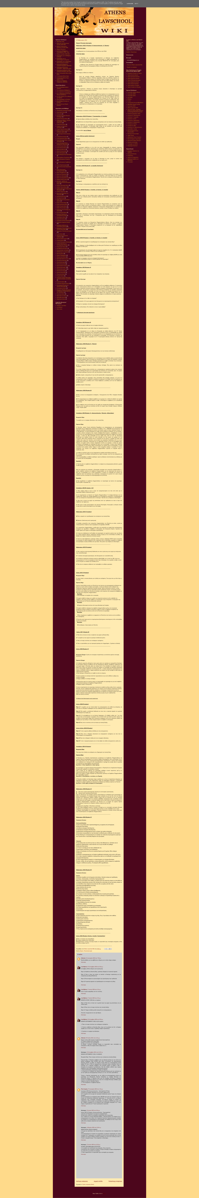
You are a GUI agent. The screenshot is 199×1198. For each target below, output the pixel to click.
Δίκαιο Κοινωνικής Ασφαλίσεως (64, 166)
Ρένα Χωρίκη (84, 1089)
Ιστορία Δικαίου (60, 240)
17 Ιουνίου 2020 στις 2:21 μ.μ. (94, 989)
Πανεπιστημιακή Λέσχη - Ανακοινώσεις (133, 131)
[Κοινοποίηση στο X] (108, 949)
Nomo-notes (59, 309)
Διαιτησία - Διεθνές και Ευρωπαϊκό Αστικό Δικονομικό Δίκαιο (64, 182)
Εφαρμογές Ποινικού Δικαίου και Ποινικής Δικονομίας (64, 229)
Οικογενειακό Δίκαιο (61, 257)
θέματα (81, 951)
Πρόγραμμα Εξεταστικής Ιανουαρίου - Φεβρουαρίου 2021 (64, 68)
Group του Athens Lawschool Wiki (134, 64)
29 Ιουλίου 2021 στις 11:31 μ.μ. (93, 1037)
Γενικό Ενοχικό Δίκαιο (62, 146)
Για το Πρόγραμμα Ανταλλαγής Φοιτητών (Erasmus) (64, 94)
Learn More (130, 3)
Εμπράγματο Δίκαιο (61, 217)
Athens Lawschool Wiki (133, 107)
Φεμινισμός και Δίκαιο (62, 295)
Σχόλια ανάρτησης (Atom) (88, 1184)
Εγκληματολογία (60, 198)
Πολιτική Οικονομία (61, 272)
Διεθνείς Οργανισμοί (61, 191)
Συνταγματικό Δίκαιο (61, 288)
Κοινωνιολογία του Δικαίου (63, 250)
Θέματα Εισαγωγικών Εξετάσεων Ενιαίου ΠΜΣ (62, 47)
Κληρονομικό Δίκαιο (61, 246)
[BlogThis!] (106, 949)
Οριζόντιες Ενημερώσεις (133, 157)
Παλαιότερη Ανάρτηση (115, 1181)
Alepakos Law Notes (61, 305)
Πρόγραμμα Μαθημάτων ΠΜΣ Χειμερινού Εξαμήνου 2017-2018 (64, 71)
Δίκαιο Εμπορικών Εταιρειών (63, 159)
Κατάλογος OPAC (132, 106)
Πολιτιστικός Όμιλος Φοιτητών (134, 140)
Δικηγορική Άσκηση (132, 153)
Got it (136, 3)
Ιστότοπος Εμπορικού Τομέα (134, 113)
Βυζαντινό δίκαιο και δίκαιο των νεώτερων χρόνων (64, 131)
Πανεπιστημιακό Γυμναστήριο (134, 138)
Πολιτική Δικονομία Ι (61, 267)
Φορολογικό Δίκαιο (61, 299)
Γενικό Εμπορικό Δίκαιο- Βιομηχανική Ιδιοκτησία (62, 143)
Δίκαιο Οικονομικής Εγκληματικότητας (61, 170)
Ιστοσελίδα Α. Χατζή (132, 129)
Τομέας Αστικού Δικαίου (133, 75)
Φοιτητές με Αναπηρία (132, 142)
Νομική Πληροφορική (61, 255)
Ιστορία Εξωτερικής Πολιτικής (63, 242)
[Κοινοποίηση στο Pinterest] (111, 949)
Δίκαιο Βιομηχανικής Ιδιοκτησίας (64, 154)
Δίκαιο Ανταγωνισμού (62, 151)
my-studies (130, 97)
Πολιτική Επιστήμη (61, 270)
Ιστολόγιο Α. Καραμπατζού (134, 122)
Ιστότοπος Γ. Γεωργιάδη (133, 117)
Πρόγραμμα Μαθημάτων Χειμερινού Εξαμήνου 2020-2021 (64, 65)
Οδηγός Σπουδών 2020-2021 (63, 54)
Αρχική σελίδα (98, 1181)
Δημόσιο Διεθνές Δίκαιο (62, 179)
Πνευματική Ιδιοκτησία (62, 260)
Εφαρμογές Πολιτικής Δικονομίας (64, 231)
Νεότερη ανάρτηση (82, 1181)
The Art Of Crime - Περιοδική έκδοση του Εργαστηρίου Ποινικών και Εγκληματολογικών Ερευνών (135, 110)
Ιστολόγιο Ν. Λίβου (132, 125)
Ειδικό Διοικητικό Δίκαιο (62, 204)
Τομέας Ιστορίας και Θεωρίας (134, 87)
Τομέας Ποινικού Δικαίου (133, 83)
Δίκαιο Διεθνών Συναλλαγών (63, 157)
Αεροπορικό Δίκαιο (61, 112)
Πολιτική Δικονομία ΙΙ (61, 269)
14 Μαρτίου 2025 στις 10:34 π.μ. (94, 1127)
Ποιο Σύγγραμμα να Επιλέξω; (63, 99)
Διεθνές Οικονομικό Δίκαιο (63, 185)
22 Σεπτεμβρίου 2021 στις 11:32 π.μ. (95, 1052)
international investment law (63, 110)
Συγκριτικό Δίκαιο (61, 281)
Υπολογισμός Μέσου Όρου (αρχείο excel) (63, 78)
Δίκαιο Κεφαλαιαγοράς (62, 165)
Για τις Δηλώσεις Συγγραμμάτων (64, 91)
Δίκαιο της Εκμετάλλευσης (63, 177)
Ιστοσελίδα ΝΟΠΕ (132, 94)
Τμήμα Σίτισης (131, 135)
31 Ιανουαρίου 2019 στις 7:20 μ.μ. (93, 958)
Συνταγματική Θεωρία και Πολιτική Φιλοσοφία (62, 286)
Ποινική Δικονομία (88, 951)
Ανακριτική (59, 114)
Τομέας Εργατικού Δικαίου (133, 78)
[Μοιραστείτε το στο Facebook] (109, 949)
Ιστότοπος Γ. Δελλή (132, 118)
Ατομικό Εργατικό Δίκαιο (62, 129)
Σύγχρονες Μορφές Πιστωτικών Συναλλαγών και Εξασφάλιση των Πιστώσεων (64, 291)
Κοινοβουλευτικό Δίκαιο (62, 248)
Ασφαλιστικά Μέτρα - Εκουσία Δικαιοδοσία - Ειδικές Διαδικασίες (64, 121)
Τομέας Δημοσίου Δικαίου (133, 82)
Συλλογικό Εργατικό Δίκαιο (63, 283)
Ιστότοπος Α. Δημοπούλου (133, 120)
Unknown (83, 958)
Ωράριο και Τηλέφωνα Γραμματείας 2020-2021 (62, 81)
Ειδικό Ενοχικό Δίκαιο (62, 206)
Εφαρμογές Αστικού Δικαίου (63, 220)
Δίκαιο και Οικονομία (61, 176)
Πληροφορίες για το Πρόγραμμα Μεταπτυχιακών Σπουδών (64, 62)
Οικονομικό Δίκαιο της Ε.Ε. (63, 258)
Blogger (104, 1193)
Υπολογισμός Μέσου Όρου (63, 76)
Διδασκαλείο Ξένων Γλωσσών (134, 137)
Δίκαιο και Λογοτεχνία (62, 174)
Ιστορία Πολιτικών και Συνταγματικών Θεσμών (62, 244)
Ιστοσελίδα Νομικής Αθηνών (134, 92)
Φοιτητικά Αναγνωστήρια (133, 133)
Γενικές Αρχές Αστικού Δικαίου (64, 133)
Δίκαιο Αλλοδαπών (61, 149)
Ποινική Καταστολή (61, 263)
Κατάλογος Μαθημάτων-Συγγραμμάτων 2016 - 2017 (63, 51)
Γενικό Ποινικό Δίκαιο (61, 147)
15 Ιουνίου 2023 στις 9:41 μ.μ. (93, 1110)
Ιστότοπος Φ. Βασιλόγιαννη (134, 115)
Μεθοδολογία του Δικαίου (62, 251)
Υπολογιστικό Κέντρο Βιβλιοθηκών (135, 102)
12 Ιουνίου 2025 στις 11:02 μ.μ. (93, 1144)
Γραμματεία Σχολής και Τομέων (135, 73)
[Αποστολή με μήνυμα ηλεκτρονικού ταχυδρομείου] (105, 949)
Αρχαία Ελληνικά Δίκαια (62, 118)
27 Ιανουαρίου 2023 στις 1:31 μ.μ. (95, 1089)
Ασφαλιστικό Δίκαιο (61, 124)
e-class (129, 100)
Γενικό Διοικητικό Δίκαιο (62, 138)
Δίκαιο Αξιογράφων (61, 152)
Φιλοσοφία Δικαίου (61, 297)
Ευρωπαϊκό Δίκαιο (61, 218)
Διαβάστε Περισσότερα (131, 52)
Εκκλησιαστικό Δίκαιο (62, 212)
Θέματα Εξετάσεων (61, 49)
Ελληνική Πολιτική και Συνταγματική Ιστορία (62, 215)
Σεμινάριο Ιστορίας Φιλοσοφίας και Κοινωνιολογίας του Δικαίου (64, 278)
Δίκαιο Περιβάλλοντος (62, 172)
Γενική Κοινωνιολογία (62, 136)
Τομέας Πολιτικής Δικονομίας (134, 80)
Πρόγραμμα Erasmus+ (133, 145)
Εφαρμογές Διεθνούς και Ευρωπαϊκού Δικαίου (62, 226)
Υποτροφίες (130, 161)
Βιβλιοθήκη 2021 (60, 41)
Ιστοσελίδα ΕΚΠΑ (132, 95)
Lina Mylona (84, 966)
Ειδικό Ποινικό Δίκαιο (61, 207)
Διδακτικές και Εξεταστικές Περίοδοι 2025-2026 (63, 44)
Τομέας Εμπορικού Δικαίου (134, 76)
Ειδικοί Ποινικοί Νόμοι (62, 202)
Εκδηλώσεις (130, 155)
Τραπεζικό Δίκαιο (61, 294)
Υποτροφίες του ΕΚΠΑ (133, 144)
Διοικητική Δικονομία (61, 196)
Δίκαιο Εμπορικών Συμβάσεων (64, 162)
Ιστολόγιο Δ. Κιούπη (132, 123)
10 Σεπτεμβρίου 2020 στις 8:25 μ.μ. (95, 1019)
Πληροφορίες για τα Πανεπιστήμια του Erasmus (63, 59)
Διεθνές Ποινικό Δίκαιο (62, 187)
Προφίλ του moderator (132, 67)
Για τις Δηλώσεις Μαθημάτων (63, 90)
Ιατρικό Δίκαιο (60, 234)
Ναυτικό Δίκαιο (60, 253)
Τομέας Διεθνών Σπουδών (133, 85)
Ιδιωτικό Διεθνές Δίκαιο (62, 238)
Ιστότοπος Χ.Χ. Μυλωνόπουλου (135, 127)
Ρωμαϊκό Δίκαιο (60, 275)
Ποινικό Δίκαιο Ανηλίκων (62, 265)
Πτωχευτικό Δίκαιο (61, 274)
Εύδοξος (129, 99)
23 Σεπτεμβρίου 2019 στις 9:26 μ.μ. (95, 966)
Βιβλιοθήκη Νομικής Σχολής (134, 104)
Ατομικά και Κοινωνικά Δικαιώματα (62, 127)
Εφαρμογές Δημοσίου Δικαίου (63, 222)
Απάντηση (83, 962)
